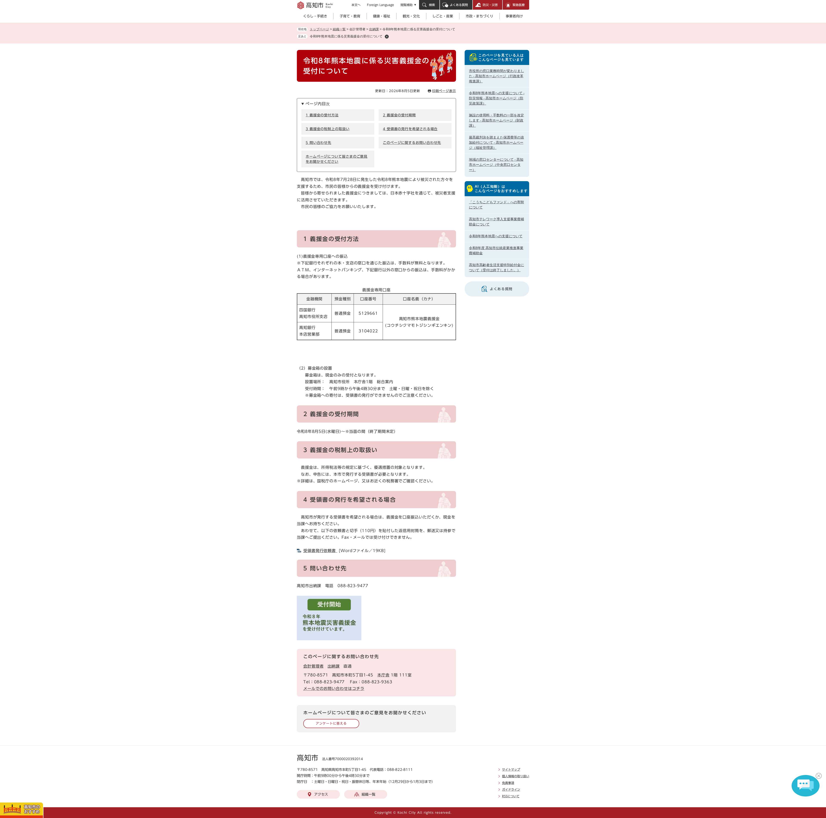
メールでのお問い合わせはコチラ (333, 688)
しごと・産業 (442, 16)
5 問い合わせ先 (318, 142)
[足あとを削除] (386, 36)
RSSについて (510, 796)
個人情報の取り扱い (515, 776)
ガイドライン (511, 789)
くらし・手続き (315, 16)
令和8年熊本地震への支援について (495, 236)
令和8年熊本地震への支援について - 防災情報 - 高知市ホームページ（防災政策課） (496, 98)
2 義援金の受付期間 (399, 115)
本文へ (356, 4)
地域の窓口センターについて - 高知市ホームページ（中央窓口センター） (496, 165)
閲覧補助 (407, 4)
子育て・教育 (350, 16)
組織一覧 (339, 29)
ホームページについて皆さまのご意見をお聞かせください (336, 159)
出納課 (374, 29)
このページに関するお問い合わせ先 (412, 142)
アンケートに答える (331, 723)
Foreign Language (380, 4)
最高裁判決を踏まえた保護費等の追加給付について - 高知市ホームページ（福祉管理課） (496, 143)
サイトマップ (511, 769)
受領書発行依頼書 (320, 551)
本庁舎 (383, 675)
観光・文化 (411, 16)
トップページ (319, 29)
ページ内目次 (317, 104)
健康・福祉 (381, 16)
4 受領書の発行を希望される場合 (410, 129)
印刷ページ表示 (444, 91)
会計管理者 (313, 666)
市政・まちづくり (479, 16)
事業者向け (514, 16)
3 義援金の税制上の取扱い (328, 129)
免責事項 (508, 782)
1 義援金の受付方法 (322, 115)
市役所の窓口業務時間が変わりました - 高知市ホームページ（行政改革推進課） (496, 76)
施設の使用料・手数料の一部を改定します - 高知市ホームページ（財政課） (496, 120)
